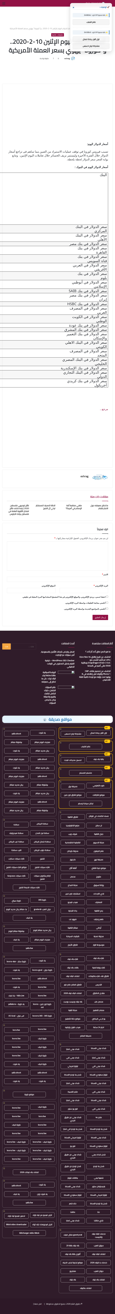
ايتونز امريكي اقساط (73, 1137)
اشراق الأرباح (73, 945)
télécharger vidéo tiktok (29, 1233)
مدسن (72, 876)
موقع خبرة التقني (98, 868)
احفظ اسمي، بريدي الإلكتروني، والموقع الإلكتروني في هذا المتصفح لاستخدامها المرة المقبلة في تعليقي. (64, 597)
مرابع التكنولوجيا (72, 825)
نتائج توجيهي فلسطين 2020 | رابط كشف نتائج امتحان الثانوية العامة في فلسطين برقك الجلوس (18, 510)
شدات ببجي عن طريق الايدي (72, 1118)
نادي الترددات (98, 893)
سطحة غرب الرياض (16, 841)
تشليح (42, 858)
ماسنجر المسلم (85, 773)
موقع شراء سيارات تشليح (16, 867)
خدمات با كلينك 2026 (98, 1262)
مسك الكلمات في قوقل (99, 816)
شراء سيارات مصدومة (16, 875)
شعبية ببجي (98, 1178)
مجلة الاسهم (98, 842)
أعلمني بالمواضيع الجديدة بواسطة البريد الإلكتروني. (85, 608)
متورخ (98, 876)
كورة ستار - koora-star (16, 961)
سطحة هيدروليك (16, 833)
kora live (16, 1030)
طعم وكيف (98, 919)
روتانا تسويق (98, 885)
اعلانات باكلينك (85, 1288)
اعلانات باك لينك (98, 1279)
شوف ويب (72, 834)
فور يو (72, 1146)
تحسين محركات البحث (72, 760)
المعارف (98, 902)
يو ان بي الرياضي (98, 1019)
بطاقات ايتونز (73, 1178)
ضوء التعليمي (98, 785)
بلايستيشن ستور (98, 1186)
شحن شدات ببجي (99, 1154)
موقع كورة (29, 1094)
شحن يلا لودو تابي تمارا (72, 1129)
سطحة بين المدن (42, 833)
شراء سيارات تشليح (42, 867)
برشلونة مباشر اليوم (16, 931)
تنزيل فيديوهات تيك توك (42, 1224)
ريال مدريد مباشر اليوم (42, 930)
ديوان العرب (98, 1271)
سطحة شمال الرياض (42, 841)
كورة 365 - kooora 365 (42, 1016)
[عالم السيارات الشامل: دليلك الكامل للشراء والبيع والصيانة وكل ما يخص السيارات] (66, 691)
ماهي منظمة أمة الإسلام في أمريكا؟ (74, 507)
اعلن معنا (38, 1304)
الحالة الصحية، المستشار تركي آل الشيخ (45, 507)
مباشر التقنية (73, 928)
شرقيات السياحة (72, 936)
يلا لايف (29, 918)
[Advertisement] (57, 16)
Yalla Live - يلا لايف (16, 995)
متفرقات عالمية (57, 34)
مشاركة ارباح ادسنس (72, 734)
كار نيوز (73, 859)
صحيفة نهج (98, 859)
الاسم (105, 574)
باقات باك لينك (72, 967)
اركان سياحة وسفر (85, 803)
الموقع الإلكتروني (49, 585)
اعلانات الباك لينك (73, 976)
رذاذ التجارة (72, 910)
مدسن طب (98, 1001)
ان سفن (98, 825)
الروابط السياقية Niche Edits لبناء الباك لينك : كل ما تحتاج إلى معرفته (48, 677)
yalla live (29, 948)
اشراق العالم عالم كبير (73, 984)
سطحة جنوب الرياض (42, 850)
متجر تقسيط (73, 1092)
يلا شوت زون (42, 1194)
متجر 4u (99, 1117)
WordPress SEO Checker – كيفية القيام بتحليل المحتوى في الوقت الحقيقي (59, 663)
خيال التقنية (98, 834)
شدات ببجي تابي (72, 1057)
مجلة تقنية (72, 1010)
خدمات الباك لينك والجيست (99, 1235)
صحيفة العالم (85, 1036)
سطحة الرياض (42, 823)
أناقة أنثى (73, 868)
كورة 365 (42, 900)
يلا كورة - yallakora (16, 1004)
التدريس (98, 984)
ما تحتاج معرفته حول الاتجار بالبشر (99, 507)
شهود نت (73, 919)
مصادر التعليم (98, 1010)
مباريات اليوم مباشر (42, 742)
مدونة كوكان (72, 851)
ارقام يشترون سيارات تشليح (42, 877)
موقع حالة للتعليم (72, 1019)
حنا (98, 1212)
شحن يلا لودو (98, 1166)
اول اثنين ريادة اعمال (98, 733)
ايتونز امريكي (73, 1066)
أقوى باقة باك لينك (72, 1254)
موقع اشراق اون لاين (73, 795)
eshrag (67, 58)
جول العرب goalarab (42, 909)
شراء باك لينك (98, 958)
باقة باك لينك (98, 759)
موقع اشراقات (99, 795)
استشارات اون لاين (72, 893)
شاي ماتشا (98, 1220)
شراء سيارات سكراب (16, 858)
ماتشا (72, 1212)
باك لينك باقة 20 (72, 1245)
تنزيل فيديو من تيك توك (42, 1215)
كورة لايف (42, 1038)
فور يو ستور (73, 1109)
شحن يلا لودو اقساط (72, 1074)
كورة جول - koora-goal (42, 970)
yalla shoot (16, 733)
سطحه (16, 824)
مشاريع (73, 1271)
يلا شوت (42, 732)
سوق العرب (99, 1245)
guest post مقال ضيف (72, 1235)
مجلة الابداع (73, 885)
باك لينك (72, 1279)
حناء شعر (72, 1203)
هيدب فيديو (73, 902)
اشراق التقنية (73, 817)
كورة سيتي (16, 900)
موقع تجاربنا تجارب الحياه (73, 1262)
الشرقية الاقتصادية (72, 842)
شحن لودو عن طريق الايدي (72, 1167)
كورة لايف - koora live (42, 1142)
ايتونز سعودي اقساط (98, 1074)
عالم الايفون (99, 851)
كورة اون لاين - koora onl (42, 1005)
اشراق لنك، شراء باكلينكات (98, 976)
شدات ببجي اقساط (98, 1048)
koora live (16, 978)
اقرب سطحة (16, 850)
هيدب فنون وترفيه (72, 1027)
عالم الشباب (85, 746)
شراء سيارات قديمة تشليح (29, 887)
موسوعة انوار (98, 945)
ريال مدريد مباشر (42, 750)
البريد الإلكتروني (101, 585)
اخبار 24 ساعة (98, 1027)
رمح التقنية (98, 910)
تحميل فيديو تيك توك (16, 1216)
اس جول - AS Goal (16, 1016)
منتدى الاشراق (99, 993)
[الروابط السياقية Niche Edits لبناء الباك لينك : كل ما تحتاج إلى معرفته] (66, 676)
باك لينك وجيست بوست (72, 1001)
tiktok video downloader (16, 1224)
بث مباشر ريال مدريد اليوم (16, 909)
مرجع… (104, 409)
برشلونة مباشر (16, 742)
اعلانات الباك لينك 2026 (73, 993)
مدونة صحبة (99, 936)
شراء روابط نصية (98, 967)
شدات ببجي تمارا (72, 1049)
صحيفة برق (72, 786)
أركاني (98, 928)
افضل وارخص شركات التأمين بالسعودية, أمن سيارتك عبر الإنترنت (57, 653)
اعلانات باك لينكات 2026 (29, 1172)
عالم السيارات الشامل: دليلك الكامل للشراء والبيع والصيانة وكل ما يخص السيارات (50, 695)
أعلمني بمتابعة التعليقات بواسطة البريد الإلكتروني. (85, 603)
